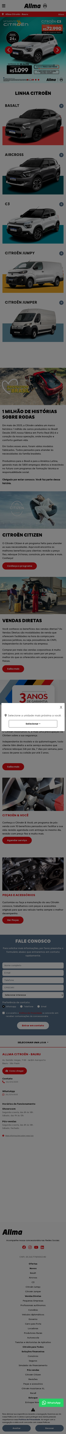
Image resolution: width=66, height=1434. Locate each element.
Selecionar (32, 723)
